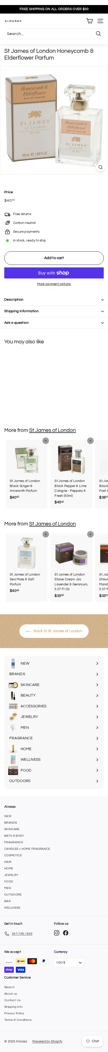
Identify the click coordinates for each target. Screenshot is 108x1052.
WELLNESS (12, 907)
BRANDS (10, 822)
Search (9, 987)
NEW (8, 816)
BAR (7, 901)
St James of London (52, 430)
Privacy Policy (14, 1013)
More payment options (54, 284)
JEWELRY (11, 875)
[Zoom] (100, 167)
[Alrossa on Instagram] (56, 933)
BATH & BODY (14, 835)
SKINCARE (12, 829)
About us (10, 993)
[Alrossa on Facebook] (65, 933)
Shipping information (21, 311)
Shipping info (13, 1006)
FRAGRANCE (13, 842)
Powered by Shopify (47, 1041)
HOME (8, 868)
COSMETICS (13, 855)
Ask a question (16, 323)
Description (14, 299)
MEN (7, 888)
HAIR (7, 862)
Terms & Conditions (18, 1020)
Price (8, 192)
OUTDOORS (13, 894)
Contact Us (12, 1000)
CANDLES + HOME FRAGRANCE (27, 849)
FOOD (8, 881)
